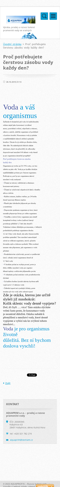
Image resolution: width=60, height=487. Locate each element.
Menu (53, 16)
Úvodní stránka (12, 44)
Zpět (7, 383)
